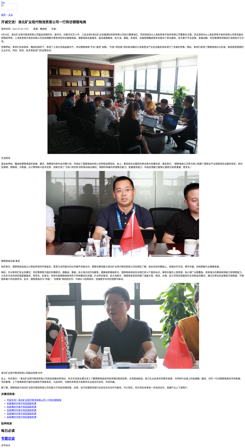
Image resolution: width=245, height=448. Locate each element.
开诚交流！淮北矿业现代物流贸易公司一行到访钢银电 (34, 400)
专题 (4, 438)
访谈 (11, 438)
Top (3, 2)
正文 (10, 15)
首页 (3, 15)
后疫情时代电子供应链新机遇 (21, 403)
